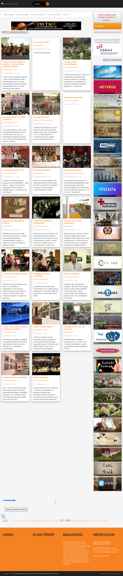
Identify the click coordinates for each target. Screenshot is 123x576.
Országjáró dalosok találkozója (41, 274)
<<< (15, 521)
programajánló (7, 69)
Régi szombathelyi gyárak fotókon (13, 221)
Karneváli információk (73, 97)
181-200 (41, 521)
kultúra (5, 122)
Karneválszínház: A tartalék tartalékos (14, 118)
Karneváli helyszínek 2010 (13, 170)
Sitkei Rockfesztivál (41, 170)
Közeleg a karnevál (41, 117)
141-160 (27, 521)
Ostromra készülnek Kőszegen (15, 273)
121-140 (20, 521)
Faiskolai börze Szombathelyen (70, 63)
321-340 (96, 521)
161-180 (34, 521)
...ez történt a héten (53, 14)
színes (15, 69)
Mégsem (8, 509)
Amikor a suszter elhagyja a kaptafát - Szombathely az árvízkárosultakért (14, 64)
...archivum (65, 14)
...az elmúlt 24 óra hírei (37, 14)
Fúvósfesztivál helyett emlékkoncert (42, 221)
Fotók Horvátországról (42, 326)
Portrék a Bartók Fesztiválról (15, 377)
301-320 (89, 521)
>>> (107, 521)
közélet (41, 120)
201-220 (48, 521)
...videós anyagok (8, 14)
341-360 (103, 521)
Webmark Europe (115, 574)
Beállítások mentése (20, 509)
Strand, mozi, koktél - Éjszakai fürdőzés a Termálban (15, 327)
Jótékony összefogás (73, 170)
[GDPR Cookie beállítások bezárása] (2, 514)
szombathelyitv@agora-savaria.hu (107, 552)
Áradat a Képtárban (72, 273)
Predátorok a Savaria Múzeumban (73, 221)
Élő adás (99, 26)
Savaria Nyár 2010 (41, 42)
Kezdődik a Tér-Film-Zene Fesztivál (74, 327)
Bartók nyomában (40, 377)
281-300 (82, 521)
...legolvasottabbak (22, 14)
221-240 (55, 521)
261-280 (75, 521)
